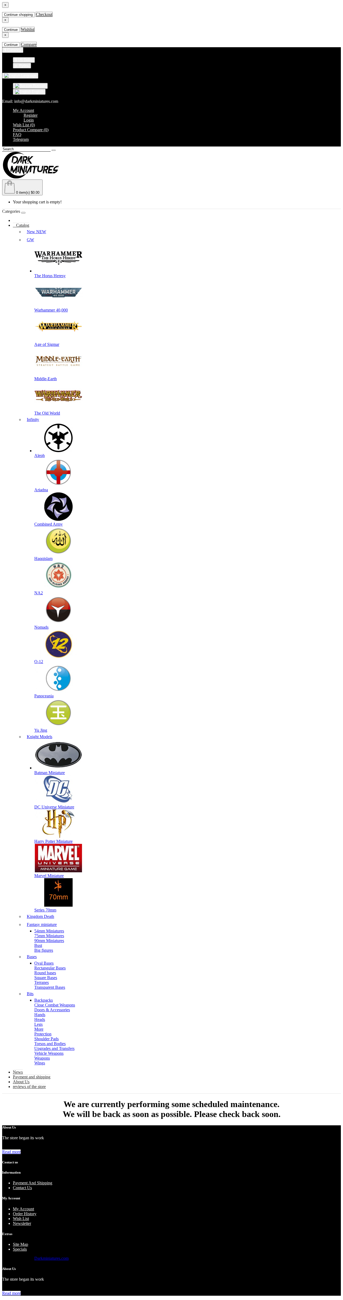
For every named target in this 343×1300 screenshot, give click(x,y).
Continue (11, 30)
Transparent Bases (49, 987)
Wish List (21, 1218)
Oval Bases (44, 963)
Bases (32, 956)
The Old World (47, 413)
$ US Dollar (24, 60)
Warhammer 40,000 (51, 310)
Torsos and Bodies (50, 1043)
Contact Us (22, 1187)
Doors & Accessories (52, 1010)
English (37, 92)
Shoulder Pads (46, 1039)
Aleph (39, 455)
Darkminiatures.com (51, 1258)
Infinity (33, 419)
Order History (24, 1213)
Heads (39, 1019)
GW (30, 239)
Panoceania (44, 696)
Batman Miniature (49, 772)
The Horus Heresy (50, 275)
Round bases (45, 973)
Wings (39, 1063)
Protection (42, 1034)
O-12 (38, 661)
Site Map (20, 1244)
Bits (30, 993)
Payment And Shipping (32, 1183)
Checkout (44, 14)
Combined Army (48, 524)
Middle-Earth (45, 378)
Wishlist (27, 29)
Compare (28, 44)
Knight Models (39, 736)
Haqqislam (43, 558)
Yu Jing (40, 730)
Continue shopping (18, 15)
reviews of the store (29, 1086)
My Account (23, 1209)
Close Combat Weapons (54, 1005)
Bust (38, 945)
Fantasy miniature (42, 924)
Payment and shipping (31, 1077)
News (18, 1072)
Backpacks (43, 1000)
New (36, 231)
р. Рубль (22, 66)
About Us (21, 1081)
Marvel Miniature (49, 875)
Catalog (21, 225)
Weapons (42, 1058)
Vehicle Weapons (49, 1053)
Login (29, 120)
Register (31, 115)
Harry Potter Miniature (53, 841)
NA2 (38, 593)
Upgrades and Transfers (54, 1048)
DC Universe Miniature (54, 807)
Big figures (43, 950)
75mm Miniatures (49, 935)
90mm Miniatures (49, 940)
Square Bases (45, 977)
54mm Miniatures (49, 931)
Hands (39, 1014)
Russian (39, 86)
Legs (38, 1024)
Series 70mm (45, 910)
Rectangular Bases (50, 968)
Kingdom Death (40, 916)
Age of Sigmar (46, 344)
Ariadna (41, 490)
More (38, 1029)
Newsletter (22, 1223)
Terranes (41, 982)
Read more (11, 1151)
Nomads (41, 627)
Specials (20, 1249)
